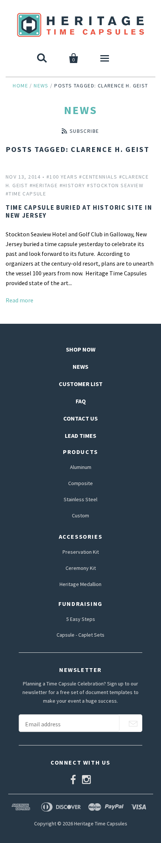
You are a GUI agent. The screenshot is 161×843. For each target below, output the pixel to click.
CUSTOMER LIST (81, 384)
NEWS (80, 366)
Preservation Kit (81, 551)
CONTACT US (80, 418)
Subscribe (84, 131)
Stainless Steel (80, 499)
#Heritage (44, 185)
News (41, 85)
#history (72, 185)
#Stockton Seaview (115, 185)
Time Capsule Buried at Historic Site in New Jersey (79, 211)
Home (20, 85)
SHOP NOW (80, 349)
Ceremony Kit (81, 568)
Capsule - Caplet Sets (80, 634)
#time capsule (26, 193)
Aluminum (80, 467)
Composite (80, 483)
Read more (19, 300)
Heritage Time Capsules (100, 823)
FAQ (81, 401)
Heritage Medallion (80, 584)
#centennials (98, 176)
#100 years (62, 176)
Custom (80, 515)
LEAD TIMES (80, 435)
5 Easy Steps (80, 619)
